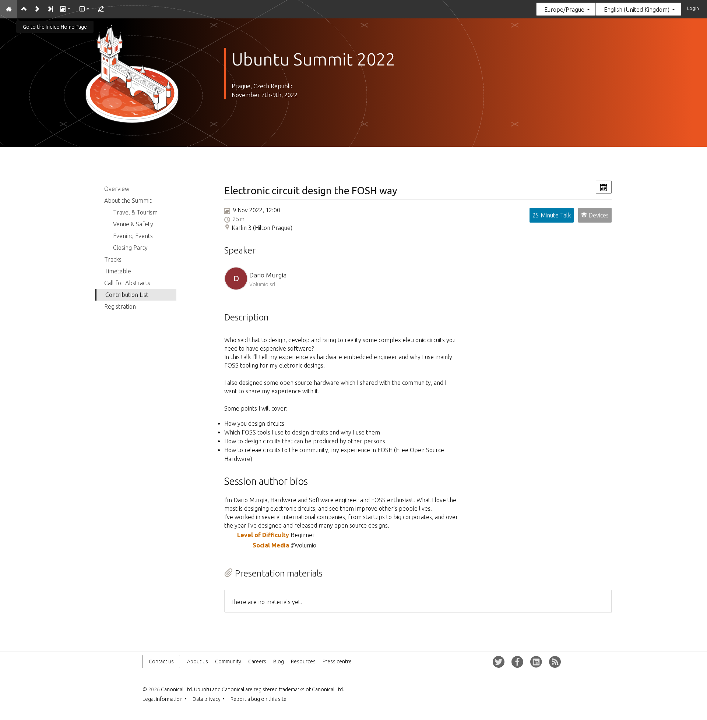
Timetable (117, 271)
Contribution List (126, 294)
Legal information (163, 699)
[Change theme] (84, 9)
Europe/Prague (564, 9)
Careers (257, 661)
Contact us (161, 661)
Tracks (113, 259)
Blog (278, 661)
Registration (120, 306)
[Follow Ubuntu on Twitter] (498, 662)
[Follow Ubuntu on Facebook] (517, 662)
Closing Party (130, 247)
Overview (116, 188)
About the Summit (128, 200)
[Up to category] (23, 9)
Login (693, 8)
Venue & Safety (133, 224)
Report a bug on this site (258, 699)
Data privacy (207, 699)
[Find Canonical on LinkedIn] (536, 662)
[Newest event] (49, 9)
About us (197, 661)
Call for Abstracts (127, 283)
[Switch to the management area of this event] (100, 9)
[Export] (65, 9)
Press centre (337, 661)
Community (228, 661)
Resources (303, 661)
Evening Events (133, 236)
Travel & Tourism (135, 212)
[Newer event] (36, 9)
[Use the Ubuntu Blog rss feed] (555, 662)
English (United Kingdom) (636, 9)
